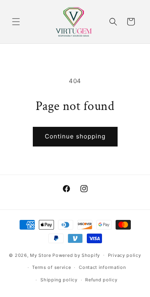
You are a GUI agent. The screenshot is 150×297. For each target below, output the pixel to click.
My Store (40, 255)
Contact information (102, 267)
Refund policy (101, 280)
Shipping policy (59, 280)
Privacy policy (124, 255)
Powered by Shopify (76, 255)
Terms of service (51, 267)
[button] (16, 22)
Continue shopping (75, 136)
